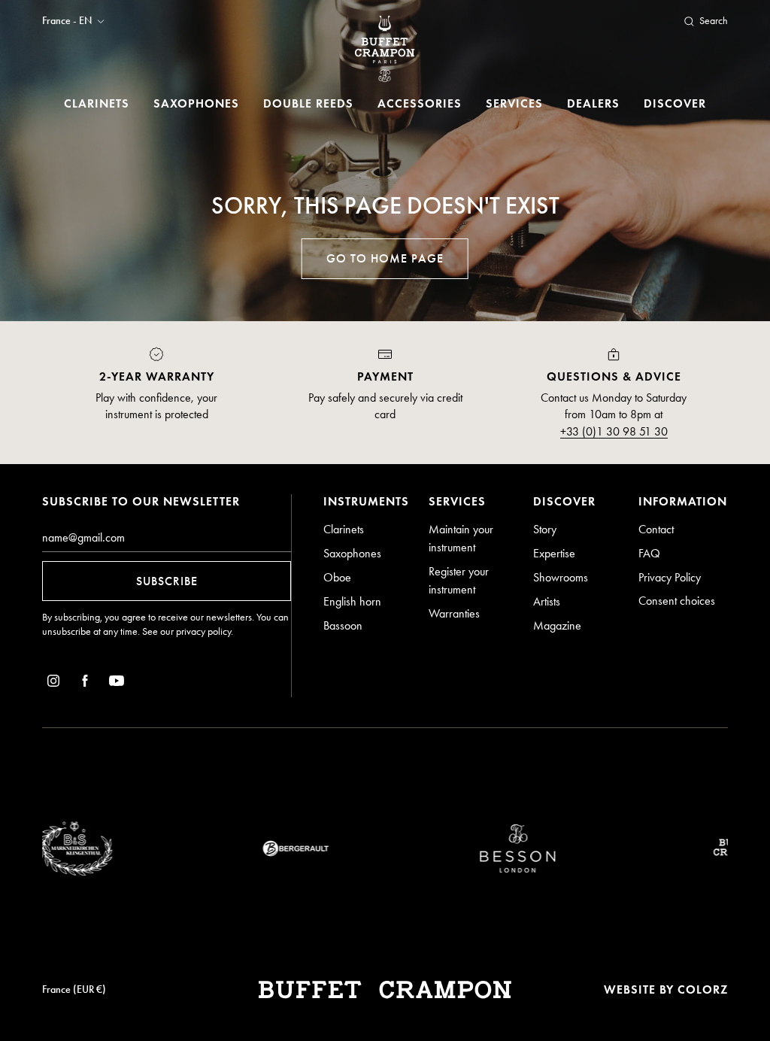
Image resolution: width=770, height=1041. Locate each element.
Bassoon (342, 625)
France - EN (67, 21)
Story (544, 529)
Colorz (703, 989)
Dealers (593, 103)
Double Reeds (308, 103)
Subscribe (167, 581)
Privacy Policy (669, 577)
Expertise (554, 553)
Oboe (337, 577)
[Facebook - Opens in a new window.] (85, 683)
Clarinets (96, 103)
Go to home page (385, 258)
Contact (656, 529)
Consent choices (676, 600)
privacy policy (203, 631)
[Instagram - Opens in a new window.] (53, 683)
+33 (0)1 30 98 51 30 (614, 431)
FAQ (649, 553)
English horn (352, 601)
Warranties (454, 613)
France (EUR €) (74, 989)
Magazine (557, 625)
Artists (546, 601)
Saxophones (196, 103)
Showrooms (560, 577)
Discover (675, 103)
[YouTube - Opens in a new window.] (116, 683)
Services (514, 103)
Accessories (419, 103)
